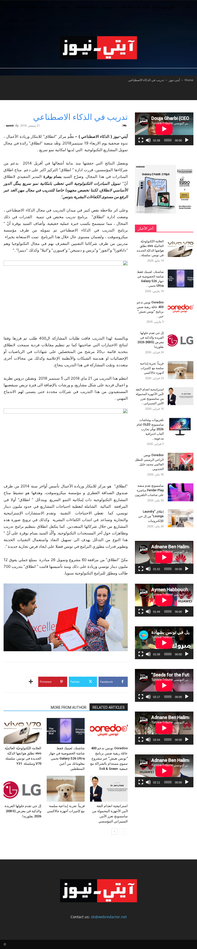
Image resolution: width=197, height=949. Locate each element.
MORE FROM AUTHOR (68, 707)
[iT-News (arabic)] (98, 47)
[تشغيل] (186, 140)
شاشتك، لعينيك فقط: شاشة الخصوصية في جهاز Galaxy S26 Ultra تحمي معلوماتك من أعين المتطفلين (67, 758)
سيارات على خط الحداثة (136, 7)
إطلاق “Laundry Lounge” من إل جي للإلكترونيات (151, 516)
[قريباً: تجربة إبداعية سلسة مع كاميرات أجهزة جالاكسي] (65, 789)
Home (189, 80)
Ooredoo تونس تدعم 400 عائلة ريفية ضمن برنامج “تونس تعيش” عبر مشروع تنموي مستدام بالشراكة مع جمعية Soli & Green (109, 758)
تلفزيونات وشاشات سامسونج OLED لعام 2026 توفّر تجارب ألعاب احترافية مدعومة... (150, 429)
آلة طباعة (29, 20)
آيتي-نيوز (47, 7)
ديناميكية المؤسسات (87, 7)
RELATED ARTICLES (109, 707)
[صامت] (148, 140)
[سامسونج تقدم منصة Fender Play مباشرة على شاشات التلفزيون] (180, 492)
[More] (31, 682)
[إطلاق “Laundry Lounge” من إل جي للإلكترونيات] (180, 518)
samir (10, 125)
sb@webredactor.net (109, 916)
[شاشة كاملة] (140, 140)
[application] (164, 128)
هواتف (64, 7)
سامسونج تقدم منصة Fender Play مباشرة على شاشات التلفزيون (149, 490)
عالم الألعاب (12, 20)
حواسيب (109, 7)
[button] (187, 7)
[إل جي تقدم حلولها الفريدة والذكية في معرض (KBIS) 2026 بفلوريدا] (22, 789)
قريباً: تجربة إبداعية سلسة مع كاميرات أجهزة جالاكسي (152, 368)
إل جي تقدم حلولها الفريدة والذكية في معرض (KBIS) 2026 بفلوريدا (23, 811)
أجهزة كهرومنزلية (164, 7)
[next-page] (114, 831)
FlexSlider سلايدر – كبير (22, 7)
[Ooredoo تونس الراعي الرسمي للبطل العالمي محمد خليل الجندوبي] (180, 462)
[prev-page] (123, 831)
